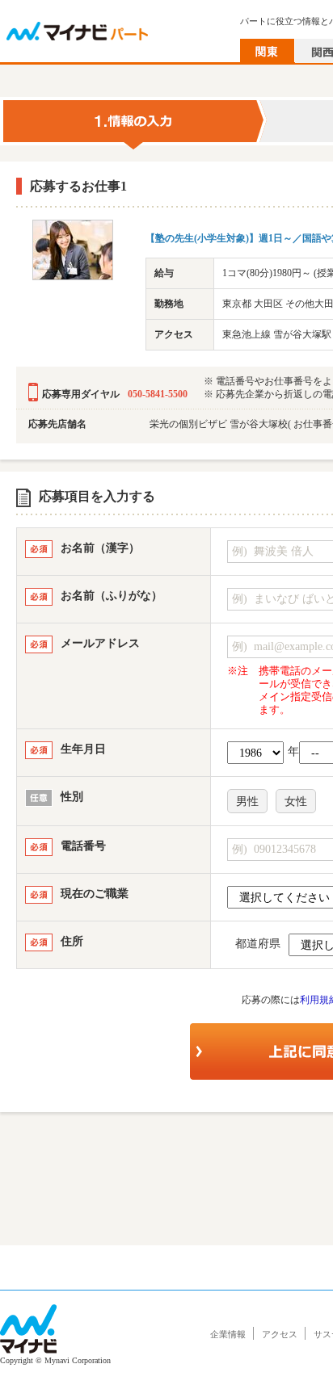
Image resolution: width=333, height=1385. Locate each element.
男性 (247, 801)
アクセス (279, 1334)
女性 (296, 801)
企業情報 (228, 1334)
